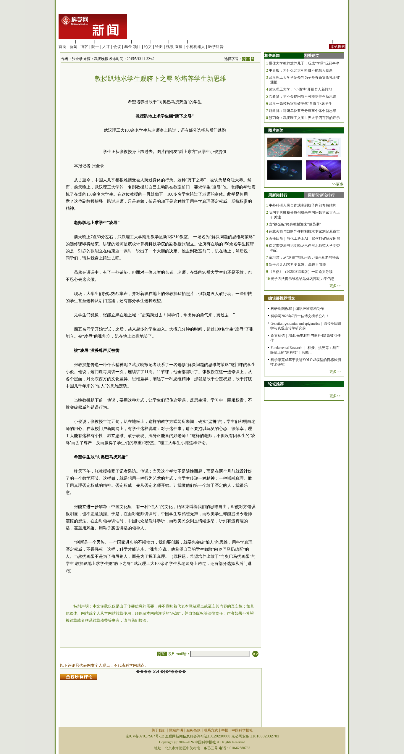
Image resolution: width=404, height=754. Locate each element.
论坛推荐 (276, 384)
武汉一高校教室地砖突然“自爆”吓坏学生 (300, 104)
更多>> (335, 286)
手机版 (339, 41)
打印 (162, 654)
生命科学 (66, 41)
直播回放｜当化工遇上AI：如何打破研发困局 (304, 238)
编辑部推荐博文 (281, 298)
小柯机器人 (195, 46)
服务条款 (193, 730)
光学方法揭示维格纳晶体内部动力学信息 (302, 279)
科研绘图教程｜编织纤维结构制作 (297, 309)
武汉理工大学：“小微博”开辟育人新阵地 (300, 89)
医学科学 (85, 41)
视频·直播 (174, 46)
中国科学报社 (242, 730)
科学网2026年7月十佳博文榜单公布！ (300, 316)
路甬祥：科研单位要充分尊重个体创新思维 (302, 111)
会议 (117, 46)
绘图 (159, 46)
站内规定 (323, 41)
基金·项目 (132, 46)
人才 (106, 46)
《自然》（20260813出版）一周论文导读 (301, 272)
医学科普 (216, 46)
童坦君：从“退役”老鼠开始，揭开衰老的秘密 (304, 257)
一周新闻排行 (275, 195)
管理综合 (196, 41)
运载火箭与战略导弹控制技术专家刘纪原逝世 (304, 231)
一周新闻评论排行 (319, 195)
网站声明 (176, 730)
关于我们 (158, 730)
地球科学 (159, 41)
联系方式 (211, 730)
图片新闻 (276, 130)
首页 (62, 46)
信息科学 (140, 41)
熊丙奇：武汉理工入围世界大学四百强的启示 (304, 118)
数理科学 (178, 41)
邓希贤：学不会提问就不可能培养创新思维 (302, 96)
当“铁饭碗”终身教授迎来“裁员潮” (295, 224)
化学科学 (103, 41)
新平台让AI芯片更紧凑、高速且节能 (297, 264)
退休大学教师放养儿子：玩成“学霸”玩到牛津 (304, 63)
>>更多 (338, 184)
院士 (95, 46)
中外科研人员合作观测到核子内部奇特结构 (302, 205)
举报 (224, 730)
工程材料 (122, 41)
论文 (148, 46)
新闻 (73, 46)
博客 (84, 46)
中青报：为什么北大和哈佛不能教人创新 (301, 70)
